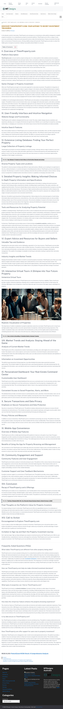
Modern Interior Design (52, 13)
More (3, 16)
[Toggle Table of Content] (14, 47)
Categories (5, 699)
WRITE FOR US (56, 4)
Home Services (43, 13)
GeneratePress (39, 707)
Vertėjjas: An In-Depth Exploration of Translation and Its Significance (17, 659)
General (4, 657)
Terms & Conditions (11, 4)
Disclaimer (40, 3)
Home (5, 3)
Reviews (4, 685)
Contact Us (33, 4)
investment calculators (31, 558)
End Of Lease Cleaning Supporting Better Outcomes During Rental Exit (31, 684)
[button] (60, 17)
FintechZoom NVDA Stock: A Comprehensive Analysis (29, 653)
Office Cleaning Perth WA (8, 680)
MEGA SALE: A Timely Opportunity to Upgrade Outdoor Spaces (32, 675)
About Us (27, 4)
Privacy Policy (19, 4)
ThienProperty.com (7, 658)
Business (17, 13)
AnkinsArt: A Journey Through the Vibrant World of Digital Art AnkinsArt (18, 661)
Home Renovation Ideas (34, 13)
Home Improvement (9, 13)
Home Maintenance (24, 13)
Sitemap (4, 687)
